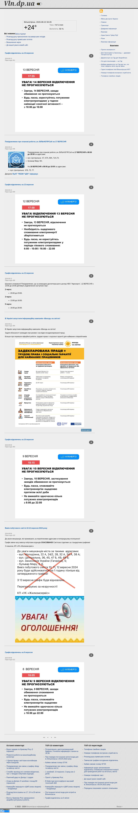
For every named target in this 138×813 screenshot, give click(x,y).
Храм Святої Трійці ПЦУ (109, 35)
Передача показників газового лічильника (101, 788)
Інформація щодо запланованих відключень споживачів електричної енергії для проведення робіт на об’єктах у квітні (101, 770)
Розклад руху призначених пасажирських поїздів (25, 37)
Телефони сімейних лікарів (110, 76)
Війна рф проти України (109, 19)
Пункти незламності (108, 49)
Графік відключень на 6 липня (57, 798)
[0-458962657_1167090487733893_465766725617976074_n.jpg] (49, 596)
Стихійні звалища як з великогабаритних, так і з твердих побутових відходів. (22, 773)
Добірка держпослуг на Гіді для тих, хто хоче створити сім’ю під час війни (115, 65)
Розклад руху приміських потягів (19, 39)
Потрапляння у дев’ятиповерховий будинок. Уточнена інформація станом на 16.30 (61, 751)
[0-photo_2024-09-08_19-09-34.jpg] (49, 696)
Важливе (104, 32)
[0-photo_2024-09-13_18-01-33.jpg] (49, 97)
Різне (103, 38)
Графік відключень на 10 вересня (19, 439)
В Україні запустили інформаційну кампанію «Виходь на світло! (32, 318)
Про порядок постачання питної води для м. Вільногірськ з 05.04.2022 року (61, 758)
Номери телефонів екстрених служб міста (116, 73)
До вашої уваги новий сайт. (17, 45)
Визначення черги (13, 42)
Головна (104, 15)
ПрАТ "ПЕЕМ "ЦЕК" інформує (25, 174)
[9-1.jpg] (49, 383)
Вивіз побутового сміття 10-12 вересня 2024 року (26, 528)
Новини (103, 22)
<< (44, 737)
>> (55, 737)
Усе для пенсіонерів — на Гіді (111, 61)
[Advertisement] (49, 14)
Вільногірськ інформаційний (37, 806)
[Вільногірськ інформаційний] (19, 7)
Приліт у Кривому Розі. (54, 777)
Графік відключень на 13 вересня (19, 185)
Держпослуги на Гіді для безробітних (114, 58)
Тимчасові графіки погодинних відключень (101, 760)
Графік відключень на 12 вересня (19, 273)
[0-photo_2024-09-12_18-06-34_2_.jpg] (49, 228)
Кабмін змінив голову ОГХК (56, 762)
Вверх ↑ (120, 806)
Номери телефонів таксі (93, 775)
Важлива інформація (108, 42)
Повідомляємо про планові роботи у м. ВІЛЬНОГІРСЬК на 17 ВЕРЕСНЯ (35, 142)
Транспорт (105, 25)
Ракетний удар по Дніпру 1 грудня (19, 777)
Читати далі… (86, 430)
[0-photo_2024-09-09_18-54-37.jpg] (49, 483)
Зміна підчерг (20, 34)
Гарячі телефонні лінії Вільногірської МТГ (115, 69)
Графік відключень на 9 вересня (19, 652)
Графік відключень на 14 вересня (19, 53)
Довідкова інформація (109, 28)
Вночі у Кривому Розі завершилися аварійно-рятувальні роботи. (20, 799)
